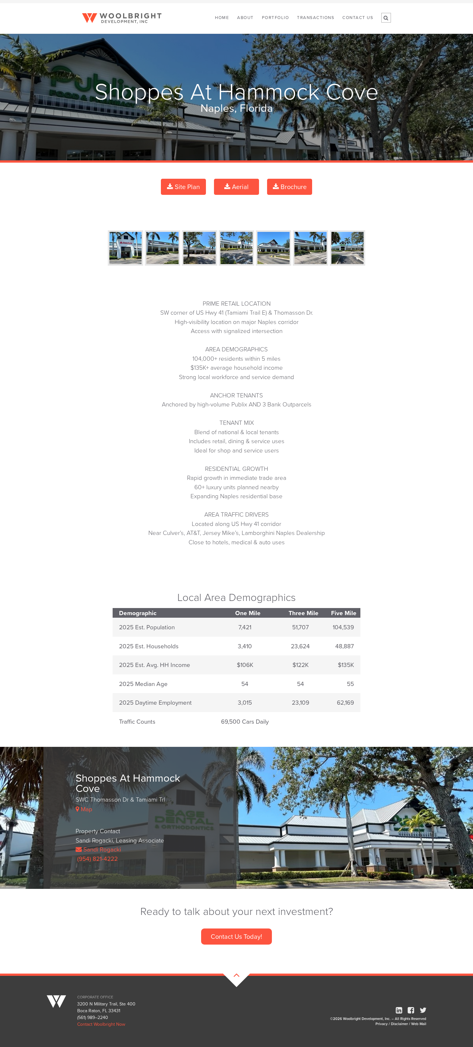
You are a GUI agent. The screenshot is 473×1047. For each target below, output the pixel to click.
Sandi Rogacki (101, 849)
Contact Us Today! (236, 936)
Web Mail (418, 1023)
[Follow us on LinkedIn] (399, 1010)
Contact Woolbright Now (101, 1024)
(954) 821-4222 (97, 858)
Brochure (293, 186)
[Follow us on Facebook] (411, 1010)
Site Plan (186, 186)
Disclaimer (399, 1023)
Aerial (239, 186)
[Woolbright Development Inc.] (61, 999)
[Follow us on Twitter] (423, 1010)
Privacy (382, 1023)
